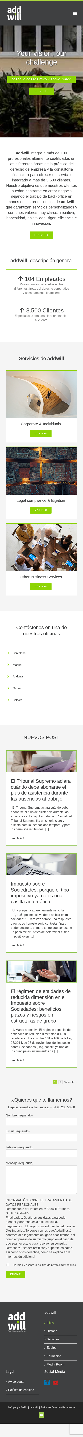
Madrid (17, 664)
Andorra (18, 676)
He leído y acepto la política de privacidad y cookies (44, 1264)
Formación (54, 1356)
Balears (17, 700)
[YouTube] (55, 1382)
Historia (52, 1331)
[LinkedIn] (47, 1382)
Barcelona (19, 653)
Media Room (55, 1364)
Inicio (50, 1322)
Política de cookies (21, 1390)
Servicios (53, 1339)
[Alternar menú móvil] (75, 13)
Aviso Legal (16, 1381)
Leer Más (16, 838)
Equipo (52, 1347)
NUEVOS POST (41, 737)
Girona (17, 688)
